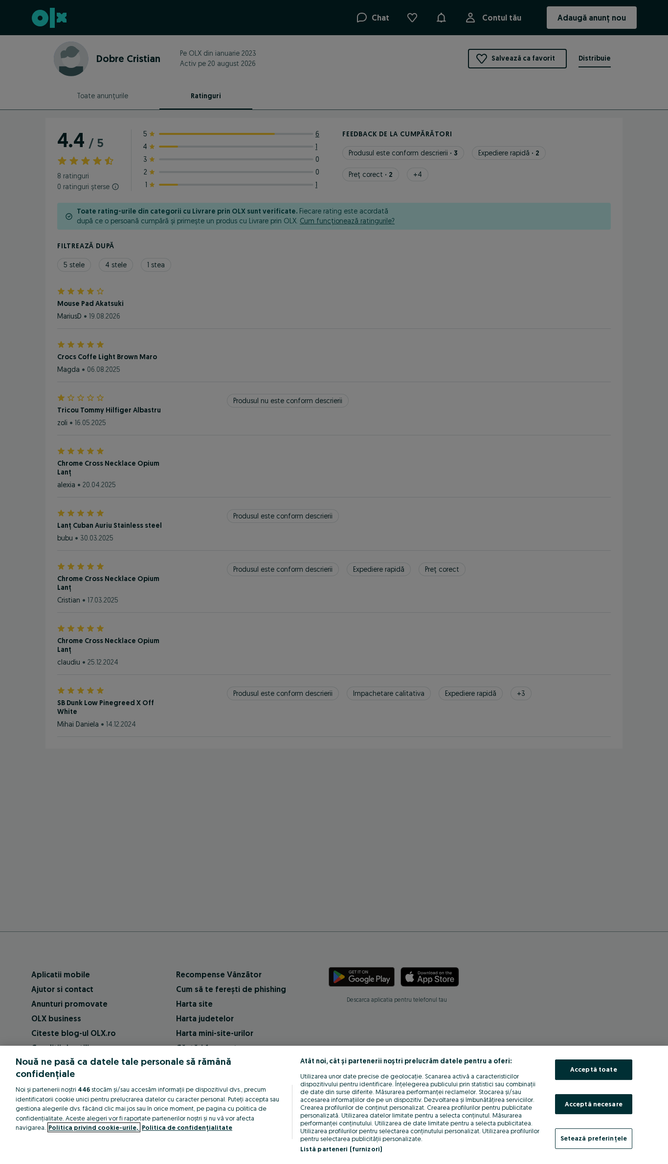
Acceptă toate (593, 1069)
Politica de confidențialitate (187, 1127)
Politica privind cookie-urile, (93, 1127)
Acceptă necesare (594, 1104)
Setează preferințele (593, 1138)
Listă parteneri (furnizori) (341, 1149)
